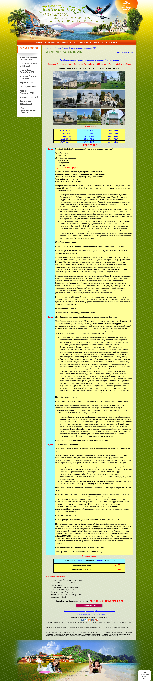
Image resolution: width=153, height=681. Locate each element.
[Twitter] (86, 620)
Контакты (113, 43)
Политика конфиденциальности (74, 611)
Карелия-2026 (26, 82)
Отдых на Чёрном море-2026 (28, 64)
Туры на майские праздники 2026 (83, 48)
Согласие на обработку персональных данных (89, 614)
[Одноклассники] (89, 620)
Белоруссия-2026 (28, 87)
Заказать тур (82, 43)
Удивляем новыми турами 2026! (28, 58)
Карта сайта (94, 671)
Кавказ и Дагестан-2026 (27, 92)
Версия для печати (125, 52)
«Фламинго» (83, 675)
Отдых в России (29, 48)
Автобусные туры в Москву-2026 (29, 102)
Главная (38, 43)
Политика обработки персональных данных (100, 611)
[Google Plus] (96, 620)
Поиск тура (98, 43)
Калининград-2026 (29, 97)
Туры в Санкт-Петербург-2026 (27, 71)
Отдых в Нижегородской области (28, 109)
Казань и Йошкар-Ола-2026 (28, 77)
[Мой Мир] (92, 620)
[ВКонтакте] (82, 620)
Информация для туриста (59, 43)
